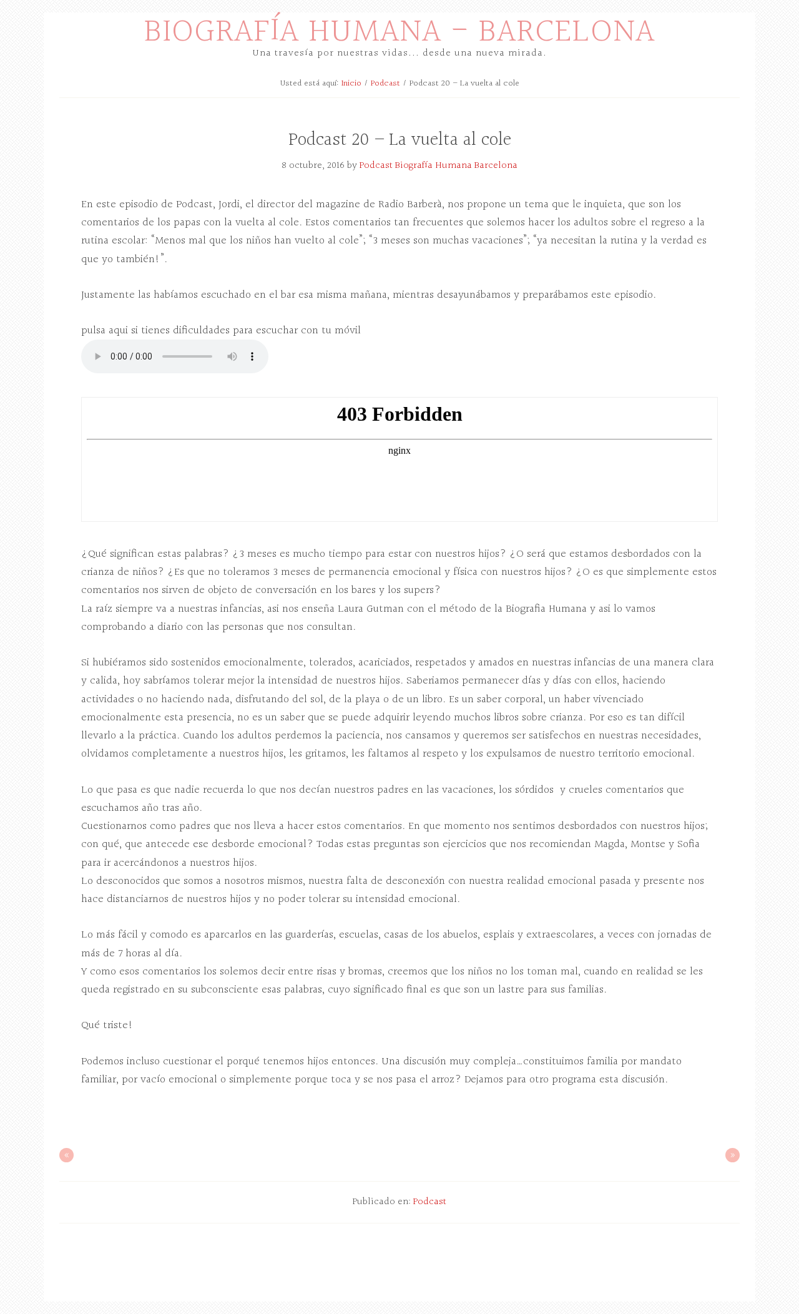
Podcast (429, 1202)
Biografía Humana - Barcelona (399, 32)
